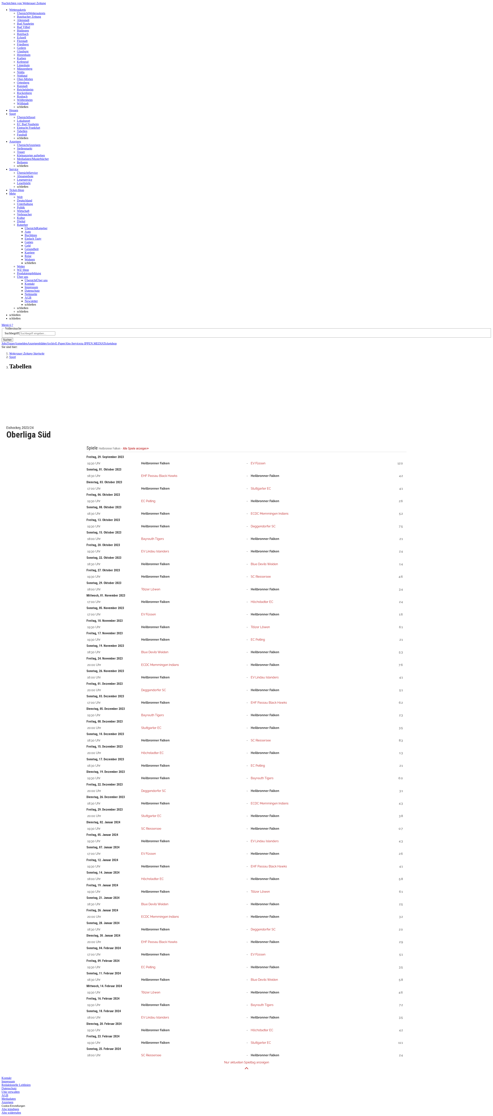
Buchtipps (31, 235)
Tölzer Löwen (150, 589)
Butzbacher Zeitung (29, 16)
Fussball (22, 134)
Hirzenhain (23, 54)
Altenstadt (23, 20)
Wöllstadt (23, 103)
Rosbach (22, 96)
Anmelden (21, 343)
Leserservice (24, 179)
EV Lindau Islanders (155, 551)
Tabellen (22, 131)
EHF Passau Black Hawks (159, 476)
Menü (5, 325)
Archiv (51, 343)
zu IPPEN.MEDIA (91, 343)
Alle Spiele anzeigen (135, 448)
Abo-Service (72, 343)
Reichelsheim (25, 89)
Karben (21, 58)
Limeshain (23, 65)
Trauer (21, 152)
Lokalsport (23, 120)
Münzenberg (24, 68)
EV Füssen (258, 463)
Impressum (31, 287)
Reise (28, 256)
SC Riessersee (261, 576)
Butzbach (23, 34)
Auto (28, 231)
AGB (28, 297)
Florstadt (22, 41)
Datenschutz (32, 290)
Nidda (20, 72)
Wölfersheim (25, 100)
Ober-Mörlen (25, 79)
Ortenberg (23, 82)
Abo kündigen (10, 1109)
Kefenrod (23, 61)
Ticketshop (110, 343)
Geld (28, 245)
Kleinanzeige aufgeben (31, 155)
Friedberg (23, 44)
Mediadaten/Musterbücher (33, 159)
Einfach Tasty (33, 238)
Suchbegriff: (12, 333)
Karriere (30, 252)
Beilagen (22, 162)
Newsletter (31, 301)
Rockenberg (24, 93)
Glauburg (23, 51)
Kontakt (29, 283)
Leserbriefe (24, 183)
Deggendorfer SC (263, 526)
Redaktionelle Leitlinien (16, 1085)
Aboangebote (25, 176)
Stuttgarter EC (261, 488)
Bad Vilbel (23, 27)
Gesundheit (32, 249)
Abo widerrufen (11, 1112)
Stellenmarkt (24, 148)
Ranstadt (22, 86)
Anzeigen (7, 1102)
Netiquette (31, 294)
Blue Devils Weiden (264, 564)
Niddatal (22, 75)
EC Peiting (148, 501)
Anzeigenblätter (37, 343)
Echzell (21, 37)
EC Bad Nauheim (28, 124)
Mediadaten (9, 1098)
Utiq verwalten (11, 1091)
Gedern (21, 48)
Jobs (4, 343)
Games (29, 242)
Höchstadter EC (262, 602)
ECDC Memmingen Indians (269, 513)
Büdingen (23, 30)
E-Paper (60, 343)
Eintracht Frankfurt (28, 127)
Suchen (7, 339)
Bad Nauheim (25, 23)
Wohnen (30, 259)
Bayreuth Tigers (152, 539)
